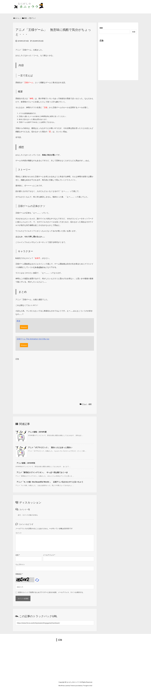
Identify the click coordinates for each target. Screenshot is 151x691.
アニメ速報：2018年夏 (37, 432)
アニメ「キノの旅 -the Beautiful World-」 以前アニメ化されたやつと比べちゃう (50, 482)
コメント (18, 533)
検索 (101, 28)
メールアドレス (49, 555)
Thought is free (87, 685)
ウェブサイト (20, 564)
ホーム (17, 18)
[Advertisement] (54, 380)
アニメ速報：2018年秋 (26, 463)
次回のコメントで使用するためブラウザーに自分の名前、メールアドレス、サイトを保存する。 (51, 592)
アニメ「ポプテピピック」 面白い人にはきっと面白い (50, 447)
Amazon (24, 327)
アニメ (33, 18)
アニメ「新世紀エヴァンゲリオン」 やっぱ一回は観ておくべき (42, 472)
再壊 (18, 321)
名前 (17, 555)
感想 (25, 18)
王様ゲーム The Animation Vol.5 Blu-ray (33, 339)
